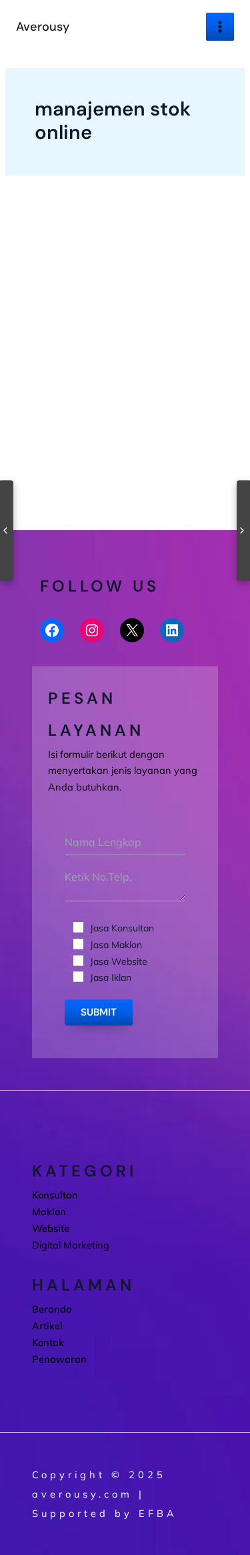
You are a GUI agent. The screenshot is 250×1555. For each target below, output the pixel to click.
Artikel (47, 1325)
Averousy (42, 27)
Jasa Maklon (116, 945)
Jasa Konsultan (122, 928)
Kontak (48, 1342)
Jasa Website (118, 961)
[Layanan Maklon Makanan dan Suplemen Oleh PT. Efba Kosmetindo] (6, 530)
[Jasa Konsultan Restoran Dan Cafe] (243, 530)
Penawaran (59, 1359)
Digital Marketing (50, 423)
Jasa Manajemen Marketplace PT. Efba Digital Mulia (125, 454)
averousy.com (82, 1494)
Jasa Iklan (110, 977)
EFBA (158, 1513)
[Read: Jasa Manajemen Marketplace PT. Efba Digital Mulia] (125, 337)
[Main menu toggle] (220, 27)
